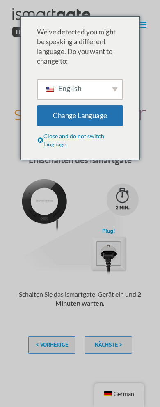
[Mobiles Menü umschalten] (143, 25)
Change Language (80, 115)
